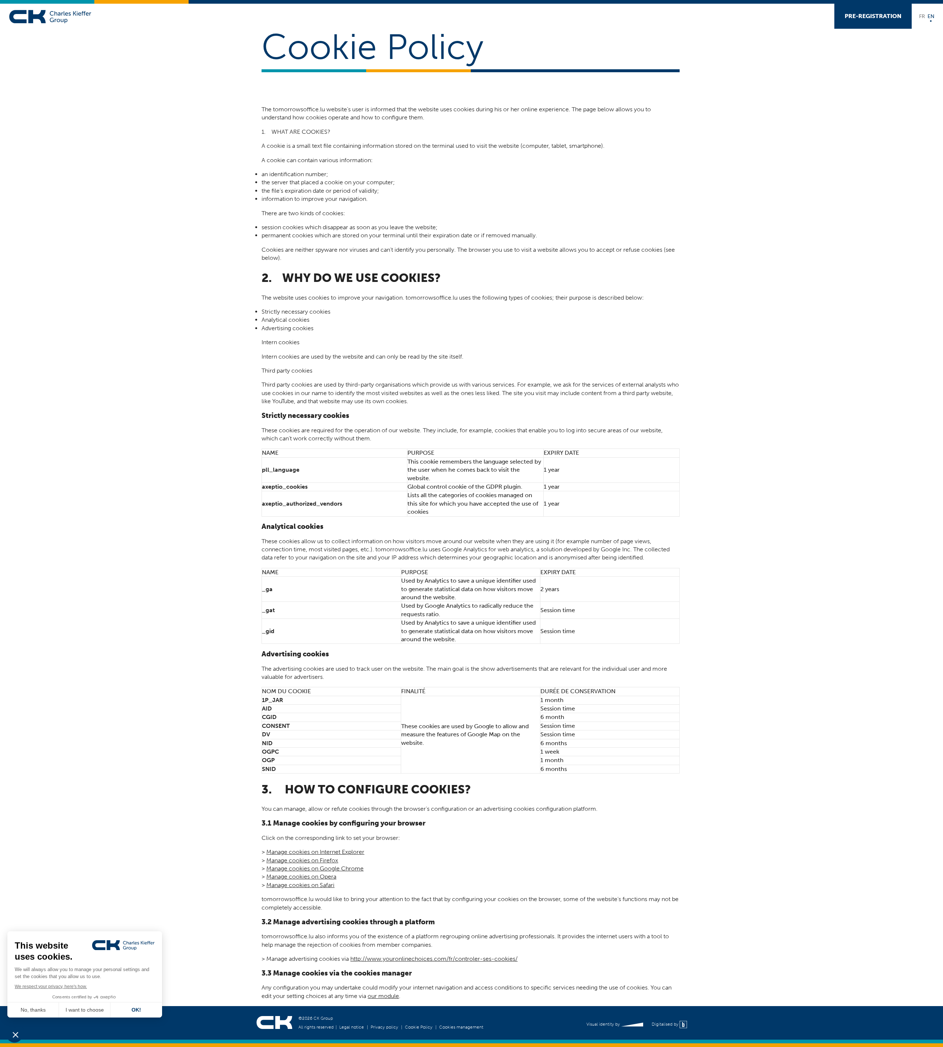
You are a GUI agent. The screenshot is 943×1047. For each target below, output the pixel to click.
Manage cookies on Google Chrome (315, 868)
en (931, 16)
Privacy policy (384, 1027)
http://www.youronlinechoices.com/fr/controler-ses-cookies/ (434, 958)
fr (922, 16)
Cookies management (461, 1027)
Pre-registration (873, 16)
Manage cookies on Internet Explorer (315, 851)
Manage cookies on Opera (301, 876)
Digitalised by (666, 1024)
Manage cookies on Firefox (302, 860)
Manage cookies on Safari (300, 885)
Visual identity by (603, 1024)
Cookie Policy (418, 1027)
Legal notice (351, 1027)
